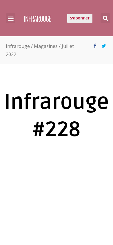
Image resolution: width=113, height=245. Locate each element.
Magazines (46, 46)
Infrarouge (18, 46)
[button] (10, 18)
